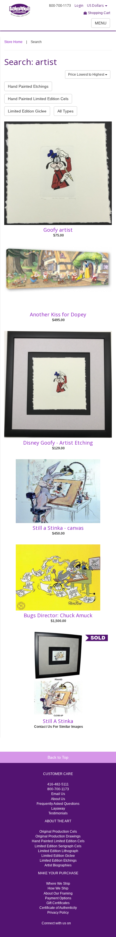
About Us (58, 799)
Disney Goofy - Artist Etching (58, 442)
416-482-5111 (58, 784)
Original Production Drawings (58, 836)
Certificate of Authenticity (58, 908)
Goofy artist (58, 229)
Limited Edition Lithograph (58, 851)
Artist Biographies (58, 865)
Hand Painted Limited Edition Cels (38, 98)
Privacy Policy (58, 913)
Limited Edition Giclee (27, 111)
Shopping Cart (98, 13)
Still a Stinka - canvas (58, 527)
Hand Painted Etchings (28, 86)
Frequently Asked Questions (58, 804)
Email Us (58, 794)
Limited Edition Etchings (58, 860)
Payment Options (58, 898)
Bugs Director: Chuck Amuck (58, 615)
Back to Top (58, 757)
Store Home (13, 42)
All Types (65, 111)
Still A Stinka (58, 721)
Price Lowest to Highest (86, 74)
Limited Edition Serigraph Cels (58, 846)
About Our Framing (58, 893)
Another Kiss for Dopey (58, 314)
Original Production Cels (58, 832)
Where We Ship (58, 884)
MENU (100, 23)
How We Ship (58, 888)
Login (79, 5)
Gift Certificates (58, 903)
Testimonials (58, 813)
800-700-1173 (58, 789)
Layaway (58, 808)
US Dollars (95, 5)
